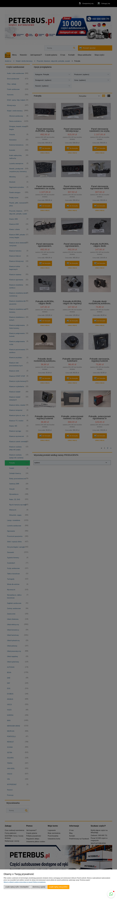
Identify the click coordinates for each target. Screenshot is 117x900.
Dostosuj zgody (38, 887)
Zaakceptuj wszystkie (58, 887)
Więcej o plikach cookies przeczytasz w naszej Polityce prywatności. (25, 882)
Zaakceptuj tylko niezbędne (17, 887)
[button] (111, 894)
